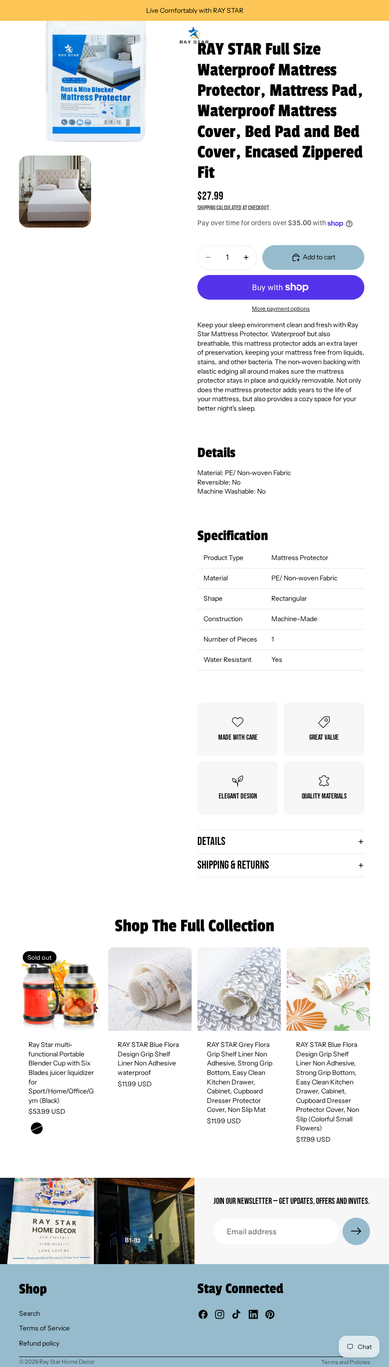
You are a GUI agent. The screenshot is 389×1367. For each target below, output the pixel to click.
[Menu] (11, 35)
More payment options (281, 308)
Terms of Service (44, 1328)
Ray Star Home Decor (67, 1361)
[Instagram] (219, 1314)
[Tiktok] (236, 1314)
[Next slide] (92, 989)
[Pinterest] (270, 1314)
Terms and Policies (345, 1362)
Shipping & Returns (233, 865)
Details (211, 841)
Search (29, 1313)
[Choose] (176, 1016)
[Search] (31, 35)
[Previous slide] (29, 989)
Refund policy (39, 1343)
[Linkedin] (253, 1314)
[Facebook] (203, 1314)
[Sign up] (356, 1231)
